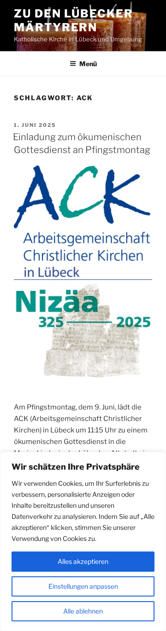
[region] (83, 541)
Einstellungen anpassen (83, 586)
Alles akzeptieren (83, 561)
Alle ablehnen (83, 611)
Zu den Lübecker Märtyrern (73, 20)
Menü (88, 64)
